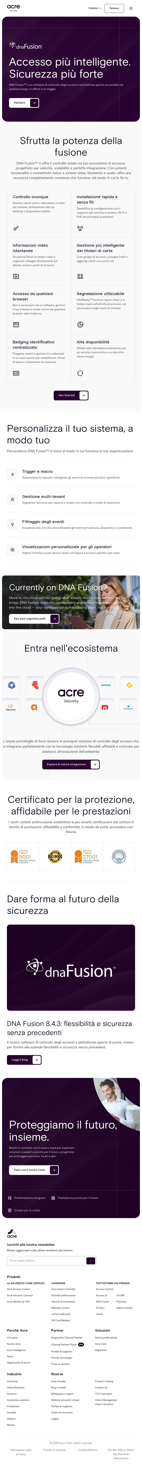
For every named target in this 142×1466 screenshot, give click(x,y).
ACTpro (100, 1307)
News (10, 1356)
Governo (11, 1393)
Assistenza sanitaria (18, 1400)
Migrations (101, 1350)
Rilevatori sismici (60, 1307)
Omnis (99, 1314)
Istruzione (12, 1381)
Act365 (121, 1295)
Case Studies (58, 1381)
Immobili (11, 1412)
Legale (55, 1418)
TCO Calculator (103, 1393)
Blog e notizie (58, 1387)
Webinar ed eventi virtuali (65, 1400)
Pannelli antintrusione (63, 1295)
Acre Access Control (18, 1289)
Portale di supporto (61, 1351)
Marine (11, 1425)
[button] (95, 8)
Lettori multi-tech (61, 1314)
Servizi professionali (106, 1337)
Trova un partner (60, 1364)
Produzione (13, 1406)
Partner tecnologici (61, 1357)
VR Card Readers (60, 1320)
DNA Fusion (102, 1301)
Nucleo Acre (14, 1343)
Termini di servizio (54, 1450)
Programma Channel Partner (67, 1337)
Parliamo (114, 8)
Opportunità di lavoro (18, 1362)
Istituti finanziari (15, 1387)
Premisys (121, 1301)
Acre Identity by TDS (18, 1301)
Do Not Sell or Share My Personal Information (121, 1454)
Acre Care (100, 1343)
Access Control (104, 1289)
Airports (11, 1418)
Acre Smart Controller (63, 1289)
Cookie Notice (88, 1450)
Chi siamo (12, 1337)
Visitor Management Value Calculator (106, 1402)
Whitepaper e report (62, 1393)
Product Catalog (104, 1381)
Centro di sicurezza (62, 1412)
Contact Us (101, 1387)
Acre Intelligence (16, 1350)
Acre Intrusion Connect (20, 1295)
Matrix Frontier (125, 1307)
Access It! (101, 1295)
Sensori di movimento (63, 1301)
